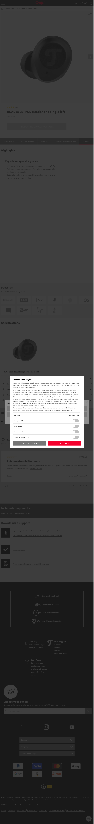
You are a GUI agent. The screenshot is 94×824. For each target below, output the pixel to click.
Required (17, 415)
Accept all (64, 443)
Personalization (19, 432)
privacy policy (56, 410)
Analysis (17, 421)
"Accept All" (67, 399)
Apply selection (30, 443)
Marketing (18, 426)
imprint (69, 410)
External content (20, 437)
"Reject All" (24, 395)
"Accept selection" (38, 406)
